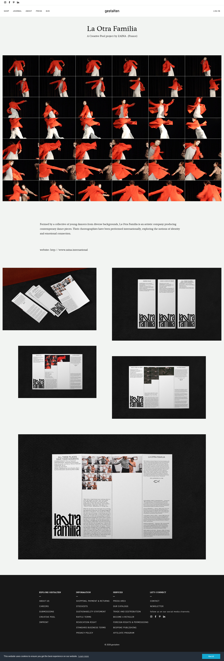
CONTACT (154, 601)
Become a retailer (123, 617)
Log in (216, 11)
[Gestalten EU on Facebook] (9, 2)
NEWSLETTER (157, 606)
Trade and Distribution (127, 611)
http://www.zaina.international (69, 249)
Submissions (46, 611)
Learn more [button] (83, 656)
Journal (17, 11)
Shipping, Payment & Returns (93, 601)
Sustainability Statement (91, 611)
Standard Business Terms (91, 627)
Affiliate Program (123, 633)
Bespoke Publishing (124, 627)
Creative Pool (47, 617)
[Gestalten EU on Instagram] (5, 2)
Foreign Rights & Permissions (130, 622)
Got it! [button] (211, 656)
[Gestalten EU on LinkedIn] (18, 2)
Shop (6, 11)
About (29, 11)
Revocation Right (86, 622)
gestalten (115, 645)
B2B (48, 11)
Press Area (119, 601)
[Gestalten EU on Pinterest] (14, 2)
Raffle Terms (83, 617)
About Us (44, 601)
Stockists (82, 606)
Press (39, 11)
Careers (44, 606)
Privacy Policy (84, 633)
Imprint (43, 622)
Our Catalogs (120, 606)
